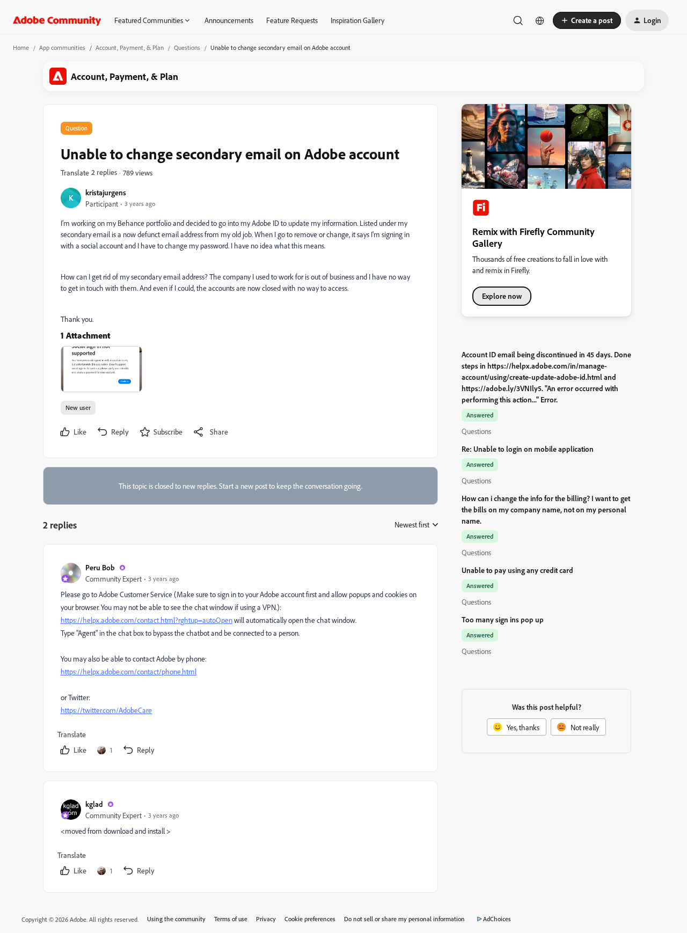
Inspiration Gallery (357, 20)
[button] (587, 20)
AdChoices (497, 919)
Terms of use (230, 919)
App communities (62, 47)
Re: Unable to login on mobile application (528, 448)
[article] (240, 660)
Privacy (266, 919)
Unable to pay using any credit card (517, 570)
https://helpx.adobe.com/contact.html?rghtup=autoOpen (146, 620)
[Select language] (540, 20)
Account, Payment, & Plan (130, 47)
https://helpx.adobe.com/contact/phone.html (128, 671)
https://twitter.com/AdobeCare (106, 710)
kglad (94, 804)
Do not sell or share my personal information (404, 919)
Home (21, 47)
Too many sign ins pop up (503, 619)
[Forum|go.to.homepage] (57, 20)
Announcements (228, 20)
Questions (187, 47)
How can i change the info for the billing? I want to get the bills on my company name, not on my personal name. (546, 509)
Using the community (176, 919)
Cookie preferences (309, 919)
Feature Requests (292, 20)
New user (78, 407)
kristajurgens (105, 192)
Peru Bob (100, 567)
